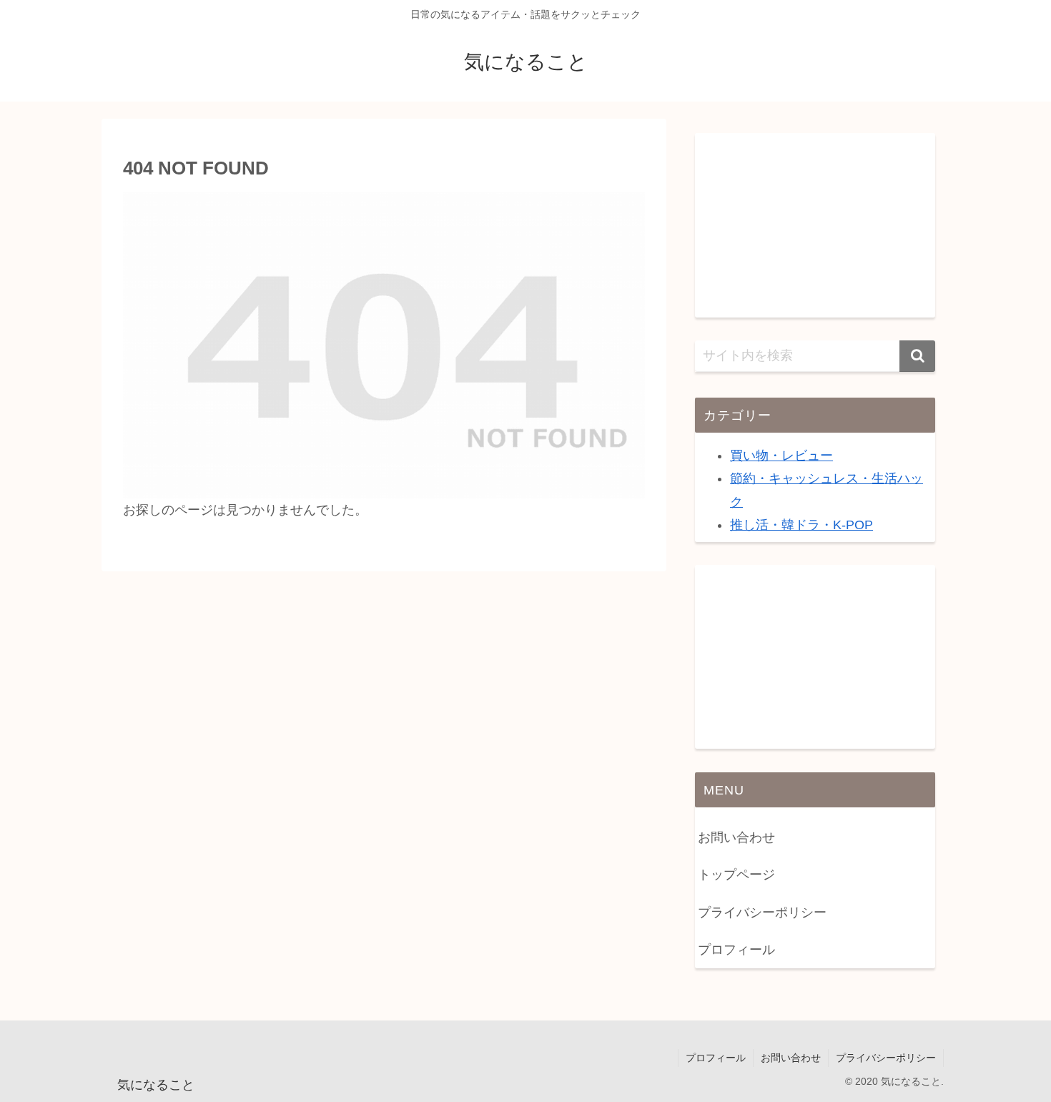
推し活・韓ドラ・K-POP (801, 525)
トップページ (736, 874)
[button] (917, 356)
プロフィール (736, 950)
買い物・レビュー (781, 455)
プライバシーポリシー (762, 912)
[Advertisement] (815, 222)
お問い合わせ (736, 837)
